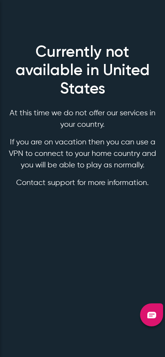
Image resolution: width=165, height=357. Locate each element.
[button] (151, 314)
